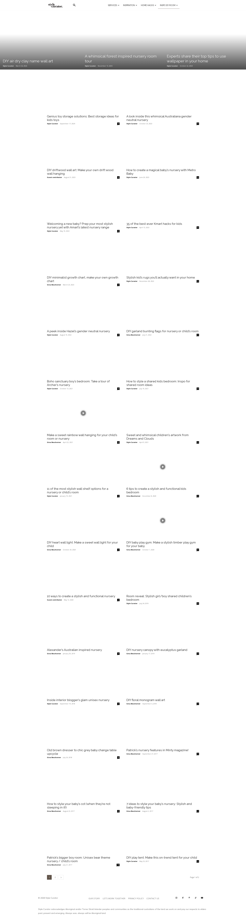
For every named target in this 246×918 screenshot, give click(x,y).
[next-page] (61, 877)
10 (118, 865)
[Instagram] (176, 897)
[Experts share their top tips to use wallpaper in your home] (205, 40)
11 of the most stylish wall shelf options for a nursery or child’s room (77, 490)
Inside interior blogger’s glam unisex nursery (78, 700)
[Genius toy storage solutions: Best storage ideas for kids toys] (83, 94)
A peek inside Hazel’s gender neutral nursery (78, 331)
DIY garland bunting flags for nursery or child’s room (162, 331)
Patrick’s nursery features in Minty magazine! (157, 750)
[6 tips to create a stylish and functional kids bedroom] (162, 467)
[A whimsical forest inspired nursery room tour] (123, 40)
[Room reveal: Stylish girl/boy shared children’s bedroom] (162, 574)
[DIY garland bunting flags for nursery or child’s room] (162, 309)
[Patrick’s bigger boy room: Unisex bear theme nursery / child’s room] (83, 836)
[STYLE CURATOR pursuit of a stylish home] (55, 5)
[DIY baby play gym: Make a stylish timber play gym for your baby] (162, 520)
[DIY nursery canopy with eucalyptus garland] (162, 628)
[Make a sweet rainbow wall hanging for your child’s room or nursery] (83, 413)
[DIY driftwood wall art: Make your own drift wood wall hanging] (83, 148)
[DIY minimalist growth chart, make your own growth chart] (83, 255)
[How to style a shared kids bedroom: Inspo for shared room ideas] (162, 359)
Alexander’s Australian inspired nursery (74, 650)
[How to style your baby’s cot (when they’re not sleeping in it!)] (83, 782)
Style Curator (52, 124)
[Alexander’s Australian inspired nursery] (83, 628)
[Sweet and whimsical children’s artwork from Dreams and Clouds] (162, 413)
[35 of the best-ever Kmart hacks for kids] (162, 202)
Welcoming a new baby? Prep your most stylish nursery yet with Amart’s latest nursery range (80, 225)
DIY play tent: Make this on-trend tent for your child (161, 857)
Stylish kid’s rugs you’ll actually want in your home (160, 277)
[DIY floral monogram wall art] (162, 678)
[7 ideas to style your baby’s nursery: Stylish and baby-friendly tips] (162, 782)
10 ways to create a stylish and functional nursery (81, 596)
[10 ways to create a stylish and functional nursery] (83, 574)
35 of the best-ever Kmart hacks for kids (154, 224)
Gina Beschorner (54, 285)
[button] (74, 5)
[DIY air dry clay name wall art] (41, 40)
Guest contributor (54, 177)
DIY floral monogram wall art (145, 700)
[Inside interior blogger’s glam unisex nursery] (83, 678)
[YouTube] (202, 897)
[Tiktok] (195, 897)
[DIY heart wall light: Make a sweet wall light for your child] (83, 520)
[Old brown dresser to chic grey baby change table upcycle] (83, 728)
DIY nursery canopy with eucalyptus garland (156, 650)
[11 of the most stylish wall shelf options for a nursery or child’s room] (83, 467)
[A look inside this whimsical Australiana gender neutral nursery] (162, 94)
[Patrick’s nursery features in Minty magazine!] (162, 728)
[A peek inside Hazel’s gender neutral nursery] (83, 309)
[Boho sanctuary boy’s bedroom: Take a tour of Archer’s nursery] (83, 359)
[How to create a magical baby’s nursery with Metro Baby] (162, 148)
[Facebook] (182, 897)
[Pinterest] (189, 897)
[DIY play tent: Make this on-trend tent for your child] (162, 836)
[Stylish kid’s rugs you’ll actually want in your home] (162, 255)
